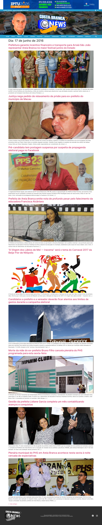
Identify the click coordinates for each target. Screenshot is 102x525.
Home (7, 36)
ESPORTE (47, 36)
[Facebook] (95, 10)
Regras (19, 36)
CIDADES (32, 36)
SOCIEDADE (71, 36)
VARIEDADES (55, 36)
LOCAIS (26, 36)
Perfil (13, 36)
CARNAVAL (80, 36)
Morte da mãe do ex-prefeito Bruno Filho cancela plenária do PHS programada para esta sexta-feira (45, 352)
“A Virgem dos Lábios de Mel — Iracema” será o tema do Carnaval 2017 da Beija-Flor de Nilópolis (50, 251)
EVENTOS (63, 36)
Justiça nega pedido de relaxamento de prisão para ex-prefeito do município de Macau (45, 98)
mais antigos (12, 504)
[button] (96, 36)
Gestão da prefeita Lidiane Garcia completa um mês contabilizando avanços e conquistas (46, 403)
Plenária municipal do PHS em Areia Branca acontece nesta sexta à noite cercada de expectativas (49, 454)
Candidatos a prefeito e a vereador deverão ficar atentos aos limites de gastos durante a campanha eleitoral (48, 301)
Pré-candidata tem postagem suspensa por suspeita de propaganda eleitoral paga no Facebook (47, 149)
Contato (88, 36)
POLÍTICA (39, 36)
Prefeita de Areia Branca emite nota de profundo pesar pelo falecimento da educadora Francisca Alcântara (50, 200)
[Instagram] (98, 10)
